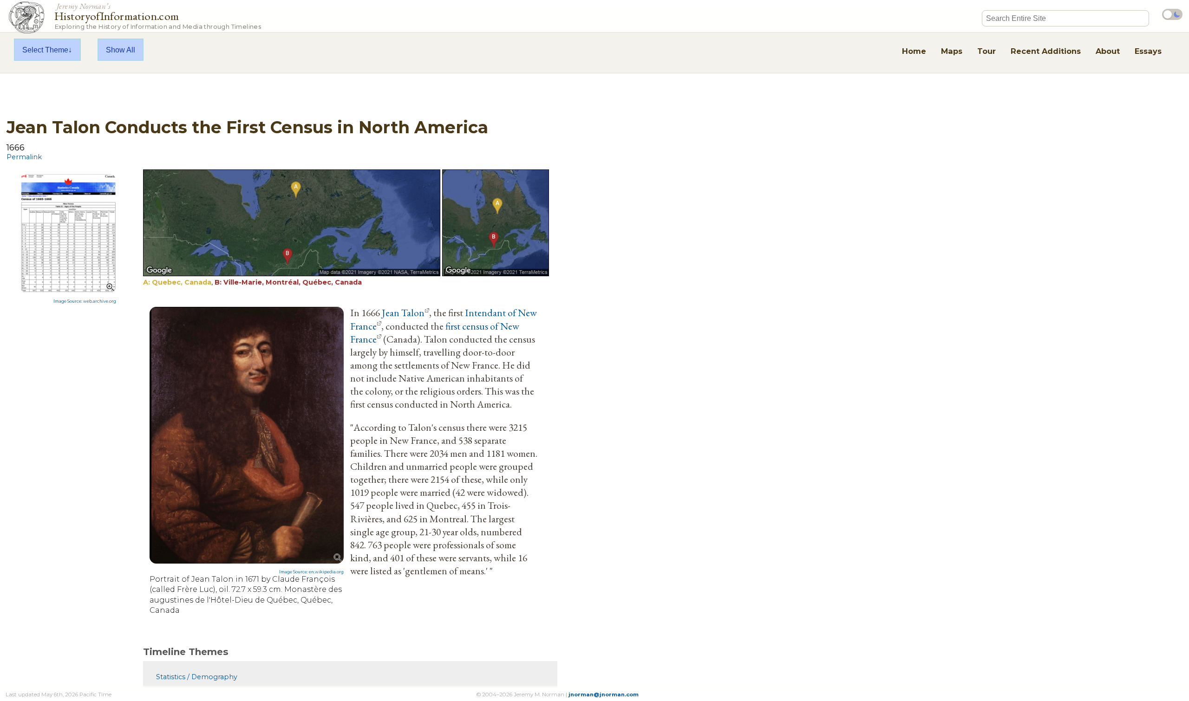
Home (914, 51)
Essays (1148, 51)
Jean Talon (403, 312)
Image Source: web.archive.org (84, 301)
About (1108, 51)
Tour (986, 51)
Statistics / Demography (196, 677)
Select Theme (45, 49)
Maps (951, 51)
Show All (120, 49)
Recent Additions (1046, 51)
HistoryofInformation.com (157, 15)
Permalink (24, 157)
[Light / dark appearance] (1172, 14)
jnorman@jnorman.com (603, 694)
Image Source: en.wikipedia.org (311, 572)
